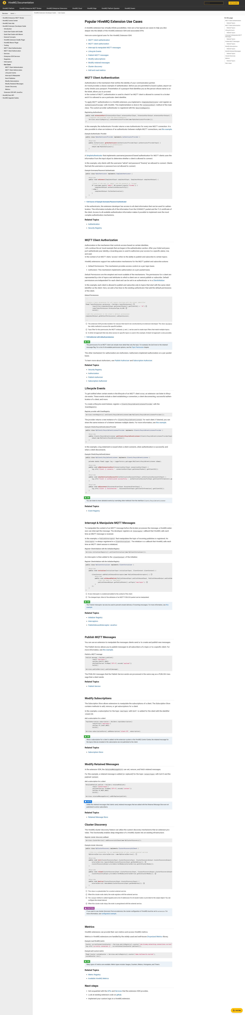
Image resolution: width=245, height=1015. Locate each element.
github (118, 995)
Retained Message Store (98, 817)
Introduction (8, 29)
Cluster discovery (95, 66)
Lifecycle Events (10, 73)
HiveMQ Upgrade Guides (11, 98)
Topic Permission (138, 347)
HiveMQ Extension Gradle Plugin (14, 40)
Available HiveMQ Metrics (98, 978)
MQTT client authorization (98, 44)
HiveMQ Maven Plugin (11, 43)
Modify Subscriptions (12, 81)
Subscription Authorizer (142, 360)
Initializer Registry (95, 617)
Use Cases (7, 64)
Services (7, 53)
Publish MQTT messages (98, 55)
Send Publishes (10, 78)
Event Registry (94, 511)
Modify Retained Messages (14, 84)
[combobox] (213, 3)
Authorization (93, 373)
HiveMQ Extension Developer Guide (14, 26)
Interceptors (8, 62)
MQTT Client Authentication (13, 48)
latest (12, 13)
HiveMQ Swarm (130, 8)
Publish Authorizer (122, 360)
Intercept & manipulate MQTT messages (104, 47)
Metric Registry (94, 974)
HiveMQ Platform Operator (111, 8)
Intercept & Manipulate (12, 75)
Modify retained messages (99, 63)
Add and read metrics (97, 70)
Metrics (7, 89)
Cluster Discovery (11, 86)
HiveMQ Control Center (10, 20)
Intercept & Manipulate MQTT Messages (233, 35)
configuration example (109, 914)
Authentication (94, 224)
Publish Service (94, 686)
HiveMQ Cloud (77, 8)
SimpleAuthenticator (94, 155)
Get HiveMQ (234, 3)
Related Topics (231, 23)
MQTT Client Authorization (12, 51)
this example (167, 129)
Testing (6, 45)
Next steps (228, 63)
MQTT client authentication (99, 40)
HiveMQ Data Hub (8, 23)
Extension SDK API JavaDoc (13, 92)
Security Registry (95, 228)
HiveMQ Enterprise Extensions (57, 8)
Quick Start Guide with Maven (13, 34)
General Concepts (10, 37)
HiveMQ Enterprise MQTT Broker (30, 8)
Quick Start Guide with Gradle (13, 31)
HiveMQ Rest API (8, 95)
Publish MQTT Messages (232, 41)
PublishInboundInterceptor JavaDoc (102, 625)
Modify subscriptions (96, 59)
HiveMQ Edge (91, 8)
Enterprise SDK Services (12, 56)
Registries (7, 59)
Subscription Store (95, 752)
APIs (109, 991)
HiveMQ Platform (8, 8)
